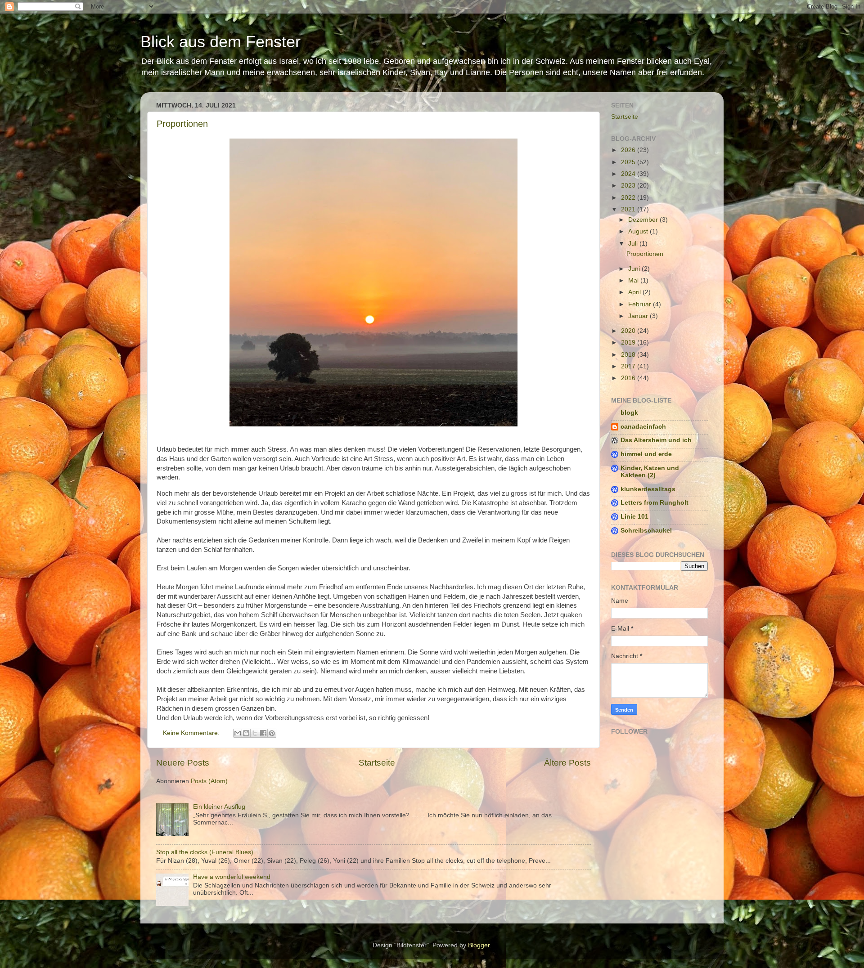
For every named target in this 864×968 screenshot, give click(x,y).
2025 (629, 162)
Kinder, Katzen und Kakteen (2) (650, 472)
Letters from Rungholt (654, 502)
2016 (629, 378)
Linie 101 (634, 516)
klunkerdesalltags (648, 489)
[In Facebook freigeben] (263, 733)
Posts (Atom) (209, 781)
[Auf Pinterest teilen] (271, 733)
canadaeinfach (643, 426)
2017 (629, 366)
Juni (635, 268)
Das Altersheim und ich (656, 440)
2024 (629, 173)
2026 (629, 150)
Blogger (479, 945)
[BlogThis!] (246, 733)
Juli (633, 243)
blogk (629, 412)
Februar (640, 304)
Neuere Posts (182, 762)
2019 (629, 342)
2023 (629, 185)
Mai (634, 280)
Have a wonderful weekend (231, 877)
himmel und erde (646, 454)
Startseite (377, 762)
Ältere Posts (567, 762)
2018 (629, 354)
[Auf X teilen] (254, 733)
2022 (629, 197)
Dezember (644, 219)
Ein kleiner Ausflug (219, 806)
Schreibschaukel (646, 530)
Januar (639, 316)
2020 (629, 330)
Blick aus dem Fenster (220, 41)
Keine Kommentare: (192, 733)
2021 (629, 209)
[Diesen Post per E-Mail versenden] (237, 733)
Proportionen (182, 124)
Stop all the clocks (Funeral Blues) (204, 852)
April (635, 292)
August (639, 231)
